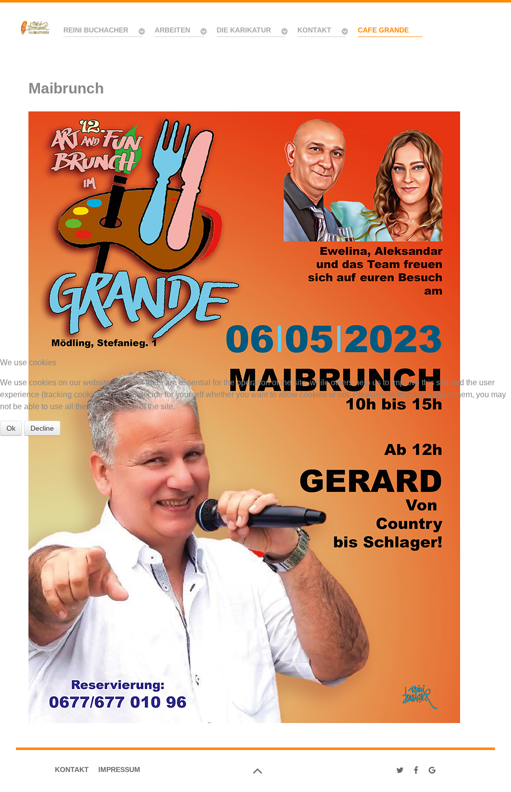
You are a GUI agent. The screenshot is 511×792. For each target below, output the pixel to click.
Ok (10, 428)
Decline (42, 428)
